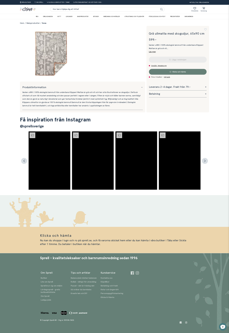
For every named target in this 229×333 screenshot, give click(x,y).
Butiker (44, 278)
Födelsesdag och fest (157, 16)
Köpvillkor (105, 282)
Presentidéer (175, 16)
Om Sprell (45, 296)
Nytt (59, 16)
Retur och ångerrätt (110, 290)
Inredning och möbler (111, 16)
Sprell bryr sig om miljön (51, 286)
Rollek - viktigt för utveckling (83, 282)
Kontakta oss (106, 278)
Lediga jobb (46, 300)
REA (37, 16)
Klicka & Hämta (107, 297)
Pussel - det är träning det (82, 286)
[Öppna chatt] (223, 327)
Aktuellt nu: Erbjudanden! (199, 2)
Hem (22, 23)
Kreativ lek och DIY (79, 293)
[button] (205, 29)
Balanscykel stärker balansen (84, 278)
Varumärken (189, 16)
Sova (44, 23)
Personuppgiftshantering (112, 293)
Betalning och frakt (109, 286)
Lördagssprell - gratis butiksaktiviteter (50, 291)
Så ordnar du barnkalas (81, 290)
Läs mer (152, 52)
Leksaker (69, 16)
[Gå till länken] (132, 273)
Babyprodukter (82, 16)
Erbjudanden (48, 16)
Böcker (96, 16)
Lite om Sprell (47, 282)
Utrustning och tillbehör (134, 16)
